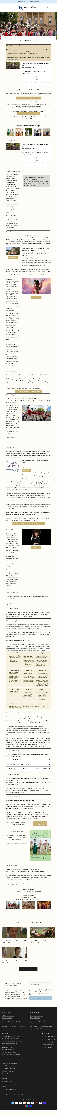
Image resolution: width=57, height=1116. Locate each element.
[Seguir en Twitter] (7, 1094)
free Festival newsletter (18, 57)
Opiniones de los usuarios (9, 1063)
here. (7, 212)
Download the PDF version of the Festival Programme (28, 524)
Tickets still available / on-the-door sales (28, 391)
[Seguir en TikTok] (22, 1094)
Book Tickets (12, 257)
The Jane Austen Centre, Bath (10, 1036)
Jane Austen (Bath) (47, 1042)
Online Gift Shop (7, 1047)
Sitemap (4, 1078)
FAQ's (4, 1086)
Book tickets (36, 547)
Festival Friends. (13, 885)
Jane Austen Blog (47, 1047)
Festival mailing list (19, 116)
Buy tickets (26, 470)
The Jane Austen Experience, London (12, 1041)
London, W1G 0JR (35, 1018)
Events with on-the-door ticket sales (28, 113)
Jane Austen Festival (48, 1044)
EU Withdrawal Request (9, 1089)
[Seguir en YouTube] (18, 1094)
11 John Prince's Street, (36, 1016)
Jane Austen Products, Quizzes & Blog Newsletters (41, 990)
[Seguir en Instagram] (11, 1094)
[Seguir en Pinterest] (14, 1094)
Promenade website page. (29, 616)
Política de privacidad (8, 1068)
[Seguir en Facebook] (3, 1094)
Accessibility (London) (8, 1084)
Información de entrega (9, 1071)
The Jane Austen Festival (9, 1052)
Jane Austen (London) (48, 1036)
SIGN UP (40, 998)
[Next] (48, 132)
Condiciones (5, 1066)
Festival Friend (24, 788)
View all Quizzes (28, 969)
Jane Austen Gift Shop (48, 1039)
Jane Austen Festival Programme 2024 (28, 98)
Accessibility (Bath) (7, 1081)
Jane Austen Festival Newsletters (41, 994)
